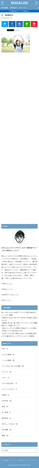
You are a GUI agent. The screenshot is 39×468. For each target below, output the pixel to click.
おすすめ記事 (4, 7)
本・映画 (6, 412)
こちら (9, 283)
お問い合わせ (13, 7)
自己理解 (6, 430)
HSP (5, 349)
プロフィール (22, 7)
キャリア (6, 372)
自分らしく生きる (9, 424)
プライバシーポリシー (31, 460)
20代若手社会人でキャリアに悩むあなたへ (20, 11)
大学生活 (6, 401)
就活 (5, 406)
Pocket (17, 30)
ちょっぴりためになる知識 (13, 366)
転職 (5, 435)
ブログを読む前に (9, 383)
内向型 (5, 395)
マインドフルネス (9, 389)
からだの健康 (8, 354)
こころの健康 (8, 360)
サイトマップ (13, 460)
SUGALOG (19, 3)
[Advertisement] (19, 137)
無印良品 (6, 418)
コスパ (5, 377)
